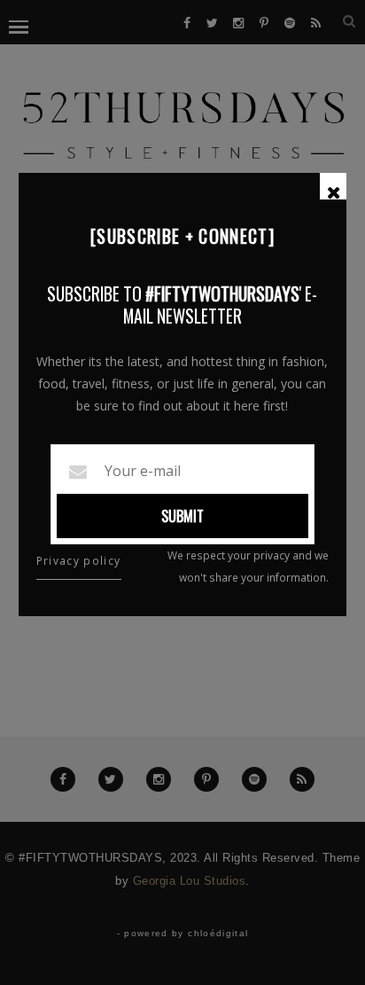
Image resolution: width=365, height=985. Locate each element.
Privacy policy (78, 560)
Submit (182, 516)
